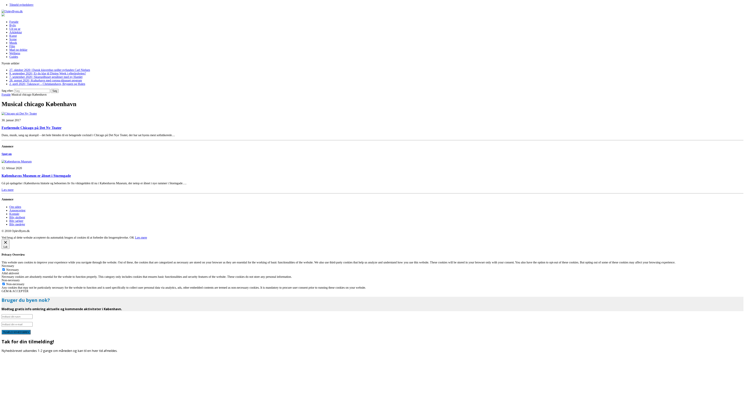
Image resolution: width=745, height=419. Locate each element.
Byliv (12, 25)
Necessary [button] (8, 266)
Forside (13, 21)
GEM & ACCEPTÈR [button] (15, 291)
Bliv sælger (16, 220)
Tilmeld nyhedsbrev (21, 4)
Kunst (13, 35)
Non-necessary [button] (11, 280)
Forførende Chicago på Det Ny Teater (32, 128)
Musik (13, 42)
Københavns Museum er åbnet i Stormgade (36, 176)
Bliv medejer (17, 224)
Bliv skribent (17, 217)
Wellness (14, 53)
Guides (13, 56)
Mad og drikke (18, 49)
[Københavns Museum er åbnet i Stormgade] (17, 161)
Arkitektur (15, 32)
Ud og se (14, 28)
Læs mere (141, 237)
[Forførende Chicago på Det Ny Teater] (19, 113)
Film (12, 46)
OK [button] (132, 237)
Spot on (7, 154)
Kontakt (14, 214)
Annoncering (17, 210)
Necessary (12, 269)
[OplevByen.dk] (372, 11)
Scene (13, 39)
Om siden (15, 207)
